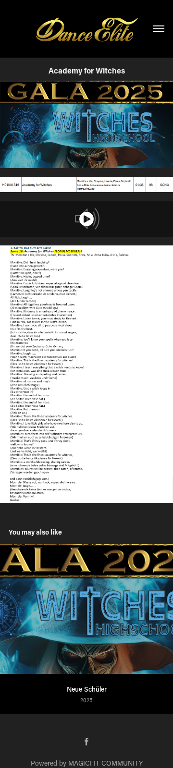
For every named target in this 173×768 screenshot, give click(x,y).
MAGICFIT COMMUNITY (105, 763)
